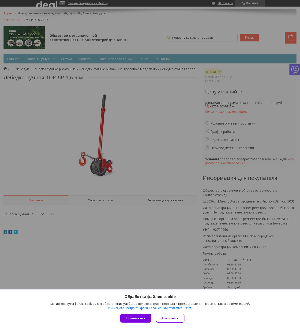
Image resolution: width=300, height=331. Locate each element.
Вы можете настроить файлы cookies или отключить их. (148, 308)
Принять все (135, 318)
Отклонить (170, 318)
